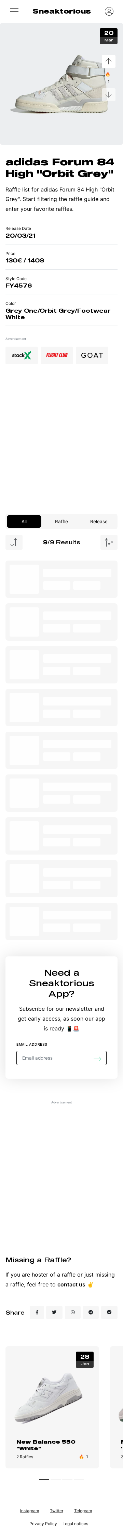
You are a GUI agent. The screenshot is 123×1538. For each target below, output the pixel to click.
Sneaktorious (61, 11)
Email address (31, 1044)
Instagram (29, 1510)
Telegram (83, 1510)
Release (99, 521)
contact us (71, 1284)
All (24, 521)
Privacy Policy (43, 1523)
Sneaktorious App (61, 988)
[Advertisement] (61, 442)
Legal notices (75, 1523)
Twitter (56, 1510)
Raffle (61, 521)
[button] (14, 11)
